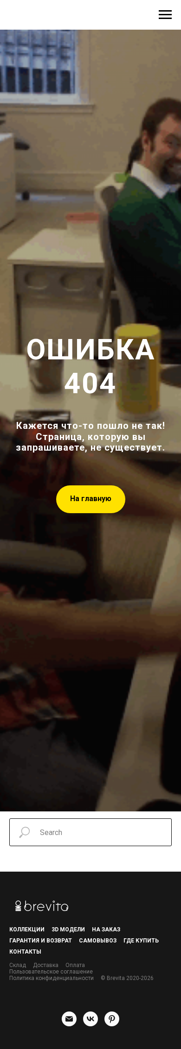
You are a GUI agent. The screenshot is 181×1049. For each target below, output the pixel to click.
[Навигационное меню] (165, 14)
